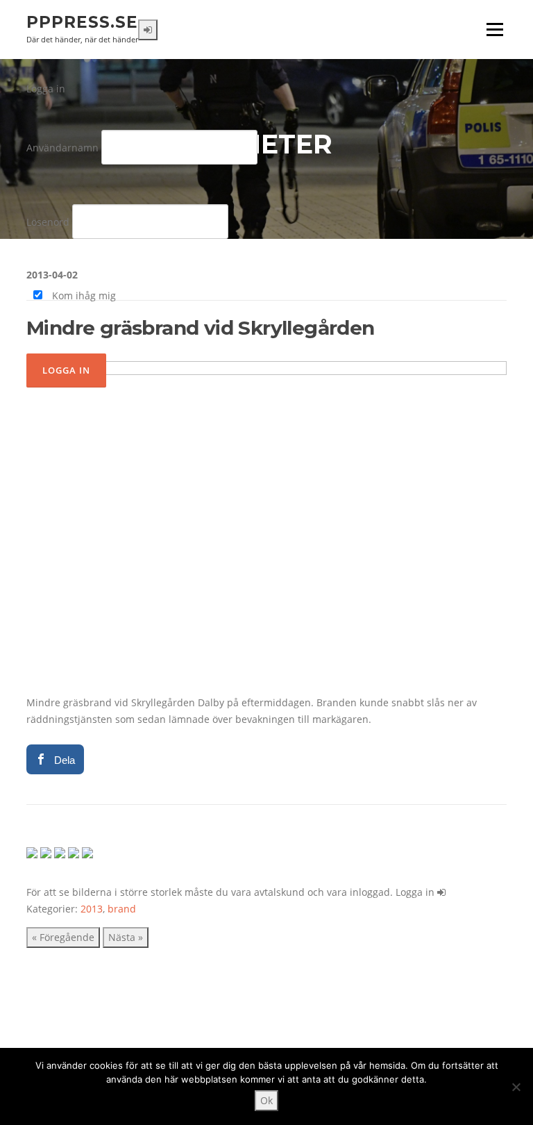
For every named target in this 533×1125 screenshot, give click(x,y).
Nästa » (125, 937)
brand (122, 908)
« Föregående (63, 937)
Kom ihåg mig (82, 295)
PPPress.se (82, 22)
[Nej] (516, 1087)
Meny (494, 29)
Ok (266, 1100)
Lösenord (47, 221)
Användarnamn (62, 147)
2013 (92, 908)
